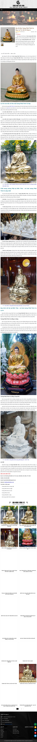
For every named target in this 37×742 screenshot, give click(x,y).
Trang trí (2, 734)
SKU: (16, 32)
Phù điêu (2, 733)
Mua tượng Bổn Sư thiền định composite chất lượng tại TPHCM (28, 571)
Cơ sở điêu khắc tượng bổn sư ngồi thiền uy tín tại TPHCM (9, 639)
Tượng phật (2, 731)
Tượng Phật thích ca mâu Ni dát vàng (9, 683)
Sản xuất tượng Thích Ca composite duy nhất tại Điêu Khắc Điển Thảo (9, 706)
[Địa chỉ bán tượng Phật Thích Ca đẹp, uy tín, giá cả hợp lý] (2, 44)
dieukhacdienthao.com (8, 724)
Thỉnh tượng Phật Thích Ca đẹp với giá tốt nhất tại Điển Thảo (9, 571)
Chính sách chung (15, 730)
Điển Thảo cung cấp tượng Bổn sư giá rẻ (9, 615)
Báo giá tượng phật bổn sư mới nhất (27, 638)
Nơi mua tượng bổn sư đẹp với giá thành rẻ (28, 548)
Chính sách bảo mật (16, 731)
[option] (2, 44)
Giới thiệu (2, 730)
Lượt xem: (32, 31)
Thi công (2, 735)
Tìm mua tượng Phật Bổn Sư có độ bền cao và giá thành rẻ (9, 594)
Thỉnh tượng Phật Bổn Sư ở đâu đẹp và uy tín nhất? (9, 548)
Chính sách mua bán (16, 733)
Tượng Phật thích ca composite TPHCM (28, 683)
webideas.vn (31, 740)
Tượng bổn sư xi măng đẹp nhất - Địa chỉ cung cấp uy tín (28, 706)
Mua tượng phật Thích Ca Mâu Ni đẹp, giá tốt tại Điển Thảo (28, 526)
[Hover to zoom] (8, 34)
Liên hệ (2, 737)
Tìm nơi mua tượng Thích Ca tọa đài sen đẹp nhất (9, 526)
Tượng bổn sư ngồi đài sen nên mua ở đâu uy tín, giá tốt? (27, 616)
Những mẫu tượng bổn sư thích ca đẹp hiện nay (9, 661)
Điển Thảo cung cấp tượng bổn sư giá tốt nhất (27, 594)
